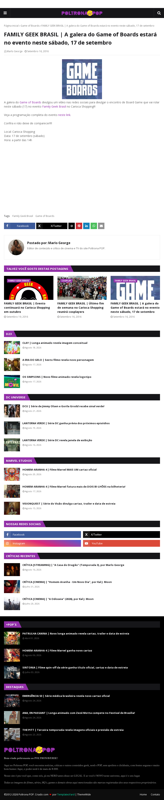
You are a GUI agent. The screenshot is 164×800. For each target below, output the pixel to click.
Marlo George (15, 51)
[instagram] (42, 543)
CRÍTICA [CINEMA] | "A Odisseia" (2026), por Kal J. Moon (58, 599)
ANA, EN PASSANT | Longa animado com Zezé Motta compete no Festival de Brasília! (78, 713)
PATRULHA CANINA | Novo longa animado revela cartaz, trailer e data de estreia (75, 633)
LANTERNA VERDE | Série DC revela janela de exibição (57, 440)
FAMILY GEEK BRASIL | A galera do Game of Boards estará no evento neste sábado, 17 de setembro (135, 307)
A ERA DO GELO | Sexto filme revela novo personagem (58, 360)
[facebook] (42, 534)
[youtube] (121, 543)
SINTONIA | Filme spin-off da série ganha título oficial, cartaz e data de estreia (75, 667)
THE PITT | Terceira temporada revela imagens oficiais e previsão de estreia (73, 730)
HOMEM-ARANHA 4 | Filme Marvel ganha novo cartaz (57, 650)
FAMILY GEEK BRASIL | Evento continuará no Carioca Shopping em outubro (27, 307)
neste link (64, 115)
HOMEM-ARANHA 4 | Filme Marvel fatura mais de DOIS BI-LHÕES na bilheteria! (73, 486)
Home (143, 794)
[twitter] (121, 534)
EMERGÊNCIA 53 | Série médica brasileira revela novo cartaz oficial (66, 696)
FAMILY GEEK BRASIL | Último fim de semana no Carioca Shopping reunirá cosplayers (80, 307)
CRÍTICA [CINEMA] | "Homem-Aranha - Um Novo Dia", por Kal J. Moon (67, 582)
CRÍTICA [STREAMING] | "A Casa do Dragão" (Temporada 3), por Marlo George (73, 565)
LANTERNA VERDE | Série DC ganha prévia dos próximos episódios (66, 423)
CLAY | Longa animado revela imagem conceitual (54, 343)
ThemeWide (84, 794)
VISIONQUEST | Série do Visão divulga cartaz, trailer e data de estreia (68, 503)
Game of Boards (30, 25)
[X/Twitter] (51, 226)
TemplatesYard (66, 794)
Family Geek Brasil (54, 106)
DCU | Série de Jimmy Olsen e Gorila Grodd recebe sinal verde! (63, 406)
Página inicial (11, 25)
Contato (155, 794)
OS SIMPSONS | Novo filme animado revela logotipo (56, 377)
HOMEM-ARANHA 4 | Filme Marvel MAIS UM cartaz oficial (59, 469)
